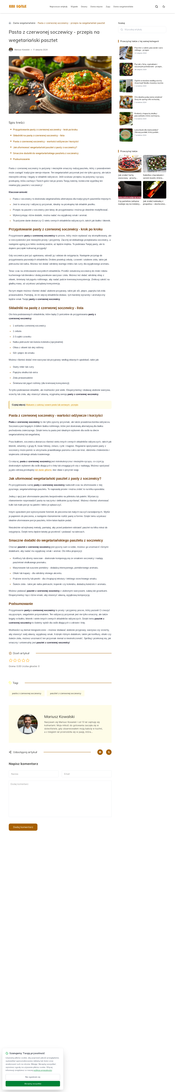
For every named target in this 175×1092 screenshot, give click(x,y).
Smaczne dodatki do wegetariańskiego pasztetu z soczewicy (46, 153)
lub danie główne (43, 470)
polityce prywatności (43, 1070)
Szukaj (121, 23)
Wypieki (74, 6)
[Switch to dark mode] (163, 6)
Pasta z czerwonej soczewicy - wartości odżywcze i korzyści (45, 141)
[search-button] (156, 6)
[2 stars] (15, 660)
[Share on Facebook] (100, 752)
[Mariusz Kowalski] (11, 50)
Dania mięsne (97, 6)
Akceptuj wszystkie (32, 1083)
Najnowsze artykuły (58, 6)
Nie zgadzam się (32, 1077)
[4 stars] (23, 660)
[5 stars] (28, 660)
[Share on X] (109, 752)
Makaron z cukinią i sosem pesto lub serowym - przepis (52, 405)
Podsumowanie (21, 159)
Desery (84, 6)
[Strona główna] (10, 23)
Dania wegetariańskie (123, 6)
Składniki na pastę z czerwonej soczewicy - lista (39, 135)
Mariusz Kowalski (22, 49)
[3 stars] (19, 660)
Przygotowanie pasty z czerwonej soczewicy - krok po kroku (45, 129)
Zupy (108, 6)
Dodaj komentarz (23, 827)
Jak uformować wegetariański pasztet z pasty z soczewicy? (45, 147)
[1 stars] (11, 660)
